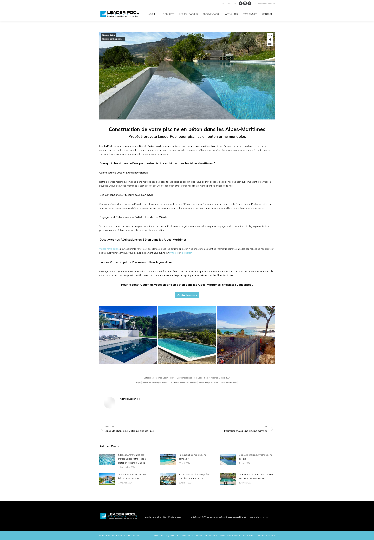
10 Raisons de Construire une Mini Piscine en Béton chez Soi (256, 476)
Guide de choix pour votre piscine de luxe (255, 456)
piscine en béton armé (229, 382)
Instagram (187, 252)
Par (201, 378)
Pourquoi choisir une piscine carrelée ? (192, 456)
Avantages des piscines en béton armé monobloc (132, 476)
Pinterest (174, 252)
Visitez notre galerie (109, 248)
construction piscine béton (208, 382)
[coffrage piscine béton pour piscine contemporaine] (245, 334)
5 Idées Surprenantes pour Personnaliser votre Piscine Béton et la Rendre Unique (132, 458)
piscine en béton (173, 284)
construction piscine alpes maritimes (184, 382)
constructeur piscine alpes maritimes (155, 382)
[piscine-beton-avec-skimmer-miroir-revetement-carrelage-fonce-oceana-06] (128, 334)
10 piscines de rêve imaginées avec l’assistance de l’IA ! (194, 476)
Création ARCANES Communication (208, 517)
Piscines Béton (108, 35)
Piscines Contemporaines (113, 39)
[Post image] (107, 459)
